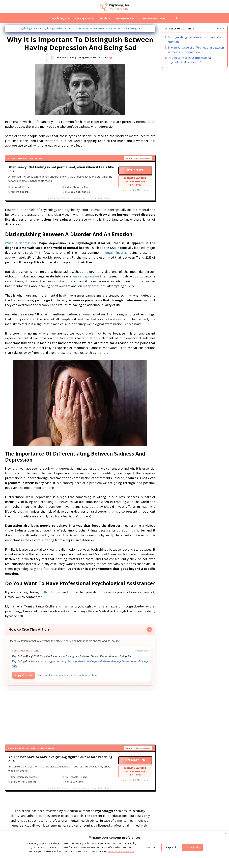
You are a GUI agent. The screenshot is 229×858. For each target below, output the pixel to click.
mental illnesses (114, 253)
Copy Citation (24, 675)
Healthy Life (82, 18)
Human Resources (154, 18)
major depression (86, 276)
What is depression (20, 243)
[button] (194, 28)
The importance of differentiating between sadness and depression (196, 50)
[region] (114, 844)
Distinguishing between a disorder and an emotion (195, 39)
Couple (103, 18)
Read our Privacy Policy (121, 851)
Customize (149, 847)
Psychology (58, 18)
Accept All (192, 847)
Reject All (171, 847)
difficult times (51, 592)
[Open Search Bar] (176, 18)
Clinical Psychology (44, 28)
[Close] (225, 834)
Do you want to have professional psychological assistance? (190, 60)
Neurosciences (125, 18)
